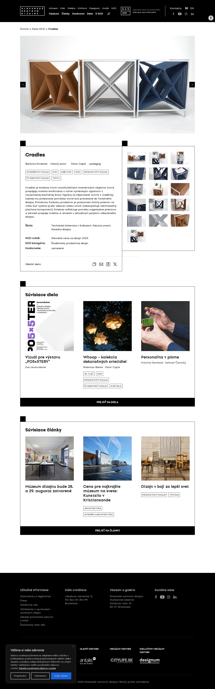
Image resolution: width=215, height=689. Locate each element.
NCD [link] (113, 8)
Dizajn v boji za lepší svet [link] (165, 486)
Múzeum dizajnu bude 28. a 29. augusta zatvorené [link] (49, 488)
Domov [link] (24, 28)
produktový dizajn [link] (95, 172)
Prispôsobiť (20, 676)
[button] (192, 84)
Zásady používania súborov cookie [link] (37, 668)
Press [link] (23, 600)
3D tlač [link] (88, 373)
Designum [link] (94, 8)
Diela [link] (90, 13)
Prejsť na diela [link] (107, 402)
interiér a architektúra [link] (98, 514)
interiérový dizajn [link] (37, 172)
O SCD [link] (99, 13)
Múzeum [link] (53, 8)
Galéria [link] (71, 8)
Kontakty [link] (175, 8)
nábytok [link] (66, 172)
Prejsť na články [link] (107, 530)
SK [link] (186, 8)
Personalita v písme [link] (160, 357)
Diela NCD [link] (38, 28)
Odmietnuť (40, 676)
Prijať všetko (61, 676)
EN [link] (192, 8)
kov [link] (55, 172)
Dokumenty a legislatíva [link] (35, 596)
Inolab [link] (105, 8)
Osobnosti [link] (78, 13)
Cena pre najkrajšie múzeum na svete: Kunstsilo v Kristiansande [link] (101, 493)
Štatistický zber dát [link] (32, 624)
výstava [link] (174, 494)
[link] (211, 18)
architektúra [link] (92, 508)
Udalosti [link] (54, 13)
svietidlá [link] (116, 386)
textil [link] (56, 178)
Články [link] (66, 13)
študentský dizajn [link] (37, 178)
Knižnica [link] (82, 8)
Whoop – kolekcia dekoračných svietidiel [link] (105, 359)
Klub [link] (62, 8)
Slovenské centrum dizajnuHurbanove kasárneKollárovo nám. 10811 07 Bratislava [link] (126, 601)
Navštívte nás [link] (29, 604)
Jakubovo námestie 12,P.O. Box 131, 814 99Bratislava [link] (79, 600)
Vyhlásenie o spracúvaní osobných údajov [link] (35, 611)
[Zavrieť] (73, 646)
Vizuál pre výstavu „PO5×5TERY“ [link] (42, 359)
